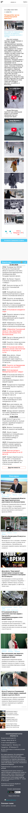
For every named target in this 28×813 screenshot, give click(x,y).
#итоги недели (14, 610)
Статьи (20, 494)
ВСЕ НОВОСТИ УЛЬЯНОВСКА (13, 32)
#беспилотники (5, 496)
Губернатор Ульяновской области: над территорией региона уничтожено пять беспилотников (14, 500)
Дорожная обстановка (7, 607)
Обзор (20, 607)
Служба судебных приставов (8, 805)
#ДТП (8, 610)
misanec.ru (4, 751)
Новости (9, 494)
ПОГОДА (7, 36)
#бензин (4, 534)
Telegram (16, 233)
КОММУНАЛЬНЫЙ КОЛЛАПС (13, 35)
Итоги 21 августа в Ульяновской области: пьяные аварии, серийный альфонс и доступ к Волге (14, 693)
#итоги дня (4, 689)
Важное (3, 494)
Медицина (4, 649)
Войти (25, 2)
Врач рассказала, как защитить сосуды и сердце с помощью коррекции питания (12, 655)
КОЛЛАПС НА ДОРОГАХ (11, 33)
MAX (18, 231)
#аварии (4, 610)
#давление (4, 651)
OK (18, 234)
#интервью (10, 651)
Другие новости (14, 467)
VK (22, 233)
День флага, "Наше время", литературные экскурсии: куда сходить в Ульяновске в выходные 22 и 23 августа (14, 573)
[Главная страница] (13, 2)
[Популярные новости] (25, 262)
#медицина (17, 651)
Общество (14, 494)
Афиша (3, 568)
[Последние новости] (21, 262)
